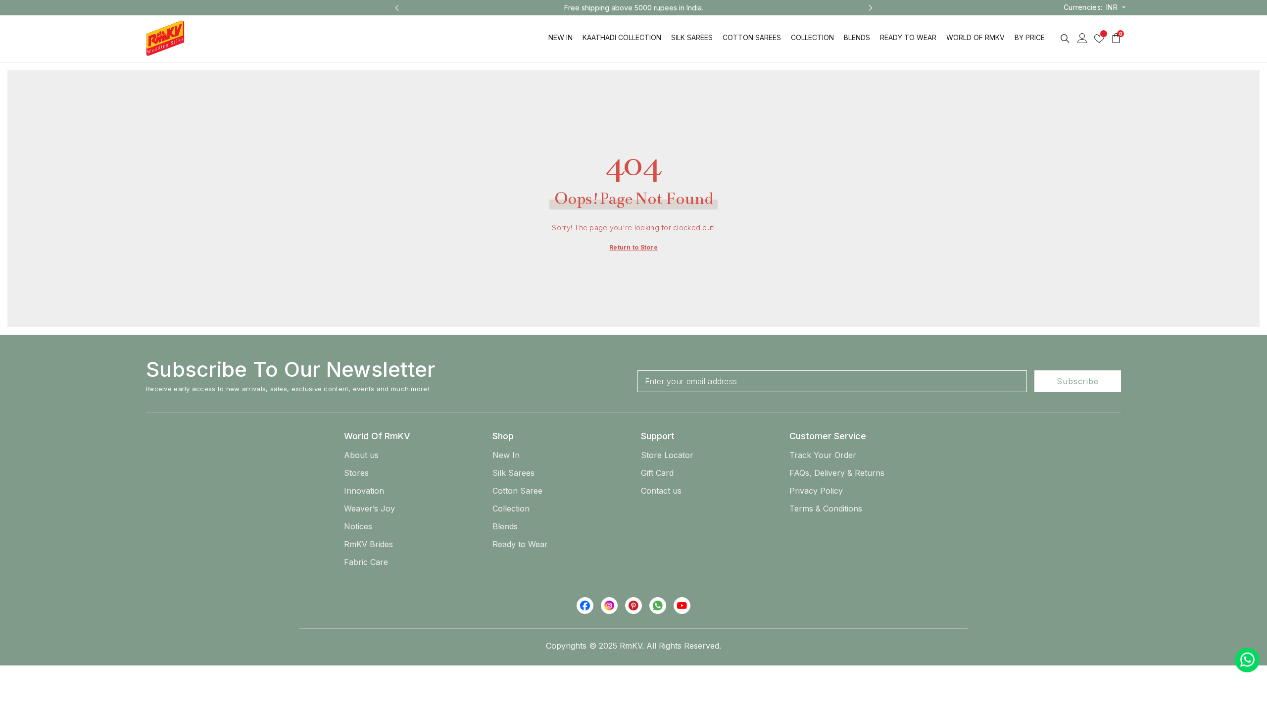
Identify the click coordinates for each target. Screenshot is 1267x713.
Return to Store (633, 247)
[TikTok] (657, 605)
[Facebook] (585, 605)
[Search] (1065, 38)
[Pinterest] (633, 605)
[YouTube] (682, 605)
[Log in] (1082, 38)
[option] (633, 7)
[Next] (870, 8)
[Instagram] (609, 605)
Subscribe (1077, 381)
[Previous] (397, 8)
